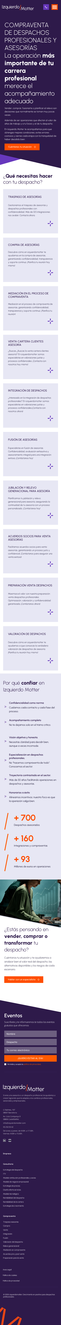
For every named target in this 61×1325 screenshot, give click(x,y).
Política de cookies (10, 1275)
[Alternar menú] (54, 7)
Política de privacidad (11, 1281)
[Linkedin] (4, 1140)
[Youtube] (10, 1140)
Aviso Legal (7, 1269)
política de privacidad (32, 1064)
